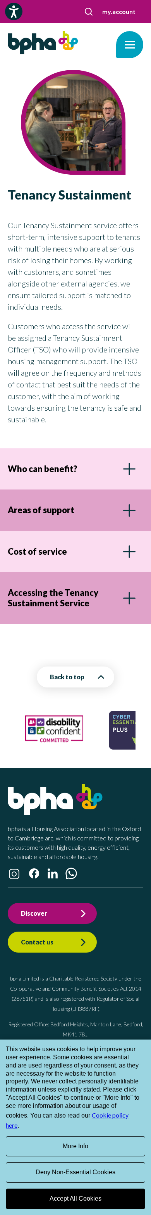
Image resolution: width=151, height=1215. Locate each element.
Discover (34, 913)
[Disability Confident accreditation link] (54, 746)
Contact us (37, 942)
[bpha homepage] (55, 812)
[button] (88, 11)
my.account (119, 11)
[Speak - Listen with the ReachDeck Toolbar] (13, 11)
